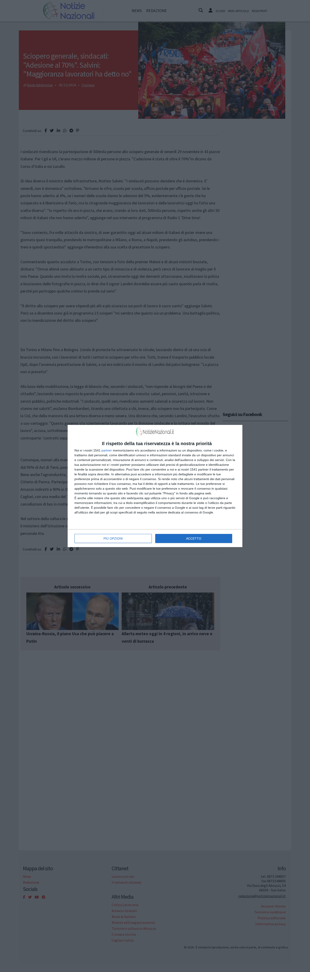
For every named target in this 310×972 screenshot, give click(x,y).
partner (106, 450)
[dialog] (155, 486)
